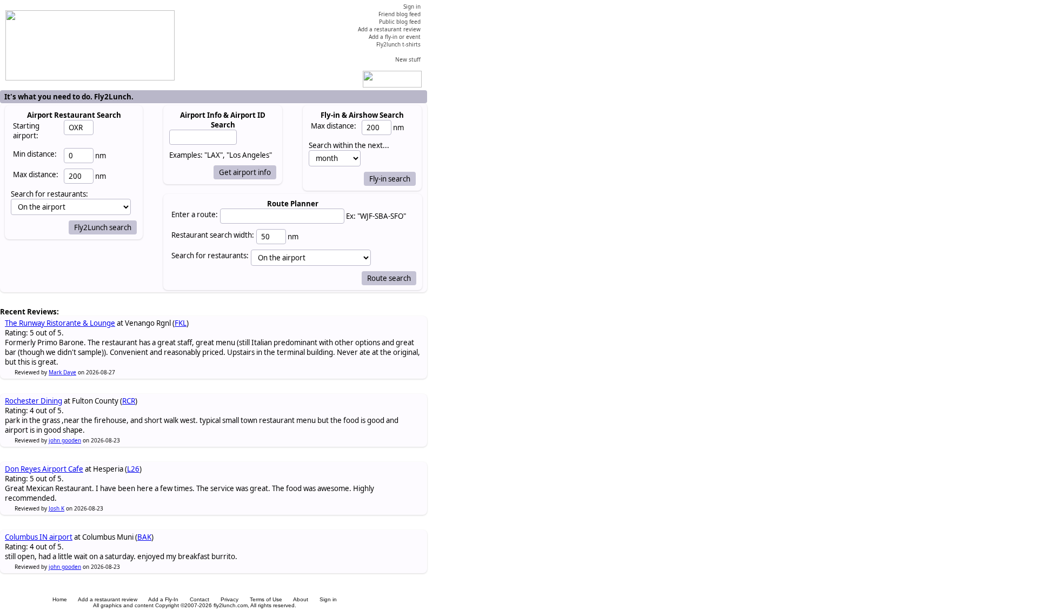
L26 (133, 469)
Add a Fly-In (163, 599)
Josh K (56, 508)
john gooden (65, 440)
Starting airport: (26, 130)
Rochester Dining (33, 401)
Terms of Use (266, 599)
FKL (181, 323)
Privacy (229, 599)
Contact (199, 599)
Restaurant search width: (212, 235)
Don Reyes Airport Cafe (44, 469)
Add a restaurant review (107, 599)
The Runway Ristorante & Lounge (60, 323)
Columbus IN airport (38, 537)
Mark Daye (62, 372)
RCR (128, 401)
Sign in (328, 599)
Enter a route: (194, 214)
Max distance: (35, 174)
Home (59, 599)
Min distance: (35, 154)
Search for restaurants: (210, 255)
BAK (144, 537)
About (300, 599)
